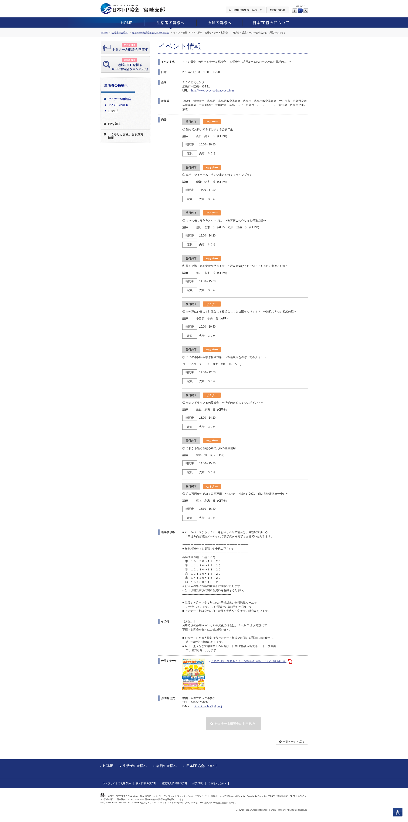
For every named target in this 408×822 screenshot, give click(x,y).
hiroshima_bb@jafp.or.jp (208, 706)
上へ (397, 812)
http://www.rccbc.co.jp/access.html (212, 90)
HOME (108, 766)
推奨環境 (198, 783)
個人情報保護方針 (146, 783)
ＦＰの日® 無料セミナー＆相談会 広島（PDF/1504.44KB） (248, 661)
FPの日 (113, 111)
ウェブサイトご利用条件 (117, 783)
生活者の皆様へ (135, 766)
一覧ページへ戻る (294, 741)
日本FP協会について (202, 766)
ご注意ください (217, 783)
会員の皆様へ (166, 766)
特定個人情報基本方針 (174, 783)
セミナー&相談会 (118, 105)
